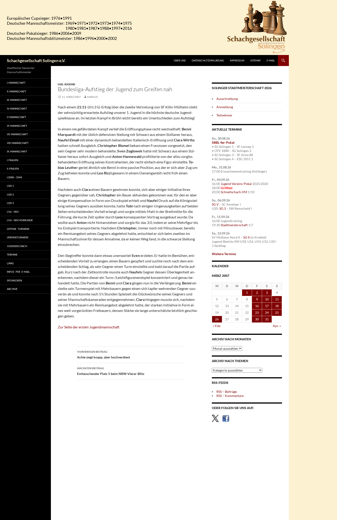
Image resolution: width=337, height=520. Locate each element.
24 (267, 312)
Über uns (180, 60)
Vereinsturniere (17, 237)
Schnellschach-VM (234, 192)
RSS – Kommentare (230, 396)
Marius (92, 97)
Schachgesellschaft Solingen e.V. (36, 60)
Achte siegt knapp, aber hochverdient (103, 354)
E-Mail (271, 60)
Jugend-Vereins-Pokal (236, 184)
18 (277, 306)
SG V (215, 204)
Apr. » (277, 326)
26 (217, 319)
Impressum (237, 60)
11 (277, 299)
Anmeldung (224, 107)
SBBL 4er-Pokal (223, 142)
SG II (246, 237)
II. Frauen (13, 168)
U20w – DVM (14, 177)
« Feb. (217, 326)
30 (257, 319)
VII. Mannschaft (17, 134)
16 (257, 306)
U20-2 (10, 194)
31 (267, 319)
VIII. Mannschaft (17, 142)
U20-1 (10, 185)
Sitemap (255, 60)
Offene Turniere (18, 228)
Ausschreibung (227, 99)
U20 (60, 84)
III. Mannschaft (17, 99)
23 (257, 312)
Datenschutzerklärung (208, 60)
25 (277, 312)
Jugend (69, 84)
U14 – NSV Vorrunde (20, 220)
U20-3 (10, 202)
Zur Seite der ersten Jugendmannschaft (88, 327)
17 (267, 306)
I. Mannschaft (16, 82)
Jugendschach (17, 246)
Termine (12, 254)
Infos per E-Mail (18, 271)
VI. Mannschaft (17, 125)
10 (267, 299)
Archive (12, 288)
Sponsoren (14, 280)
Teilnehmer (224, 115)
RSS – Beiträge (226, 391)
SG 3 (222, 208)
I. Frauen (12, 160)
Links (10, 263)
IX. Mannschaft (17, 151)
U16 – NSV (13, 211)
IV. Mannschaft (17, 108)
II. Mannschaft (16, 91)
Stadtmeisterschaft (234, 225)
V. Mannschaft (16, 117)
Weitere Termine (224, 254)
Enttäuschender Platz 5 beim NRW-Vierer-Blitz (110, 371)
